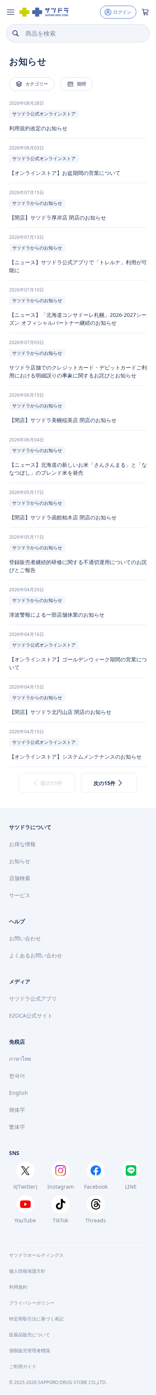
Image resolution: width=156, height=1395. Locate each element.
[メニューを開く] (10, 12)
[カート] (145, 12)
